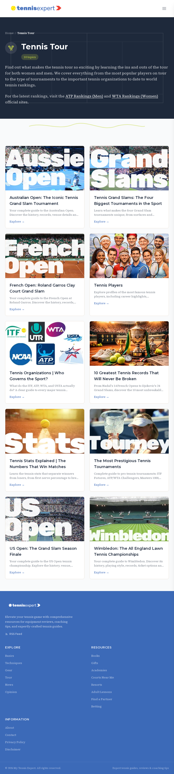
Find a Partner (101, 699)
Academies (99, 670)
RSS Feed (15, 633)
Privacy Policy (15, 742)
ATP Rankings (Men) (84, 96)
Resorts (96, 685)
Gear (8, 670)
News (9, 685)
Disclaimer (13, 749)
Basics (9, 656)
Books (95, 656)
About (9, 727)
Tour (8, 677)
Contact (10, 735)
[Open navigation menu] (164, 8)
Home (9, 33)
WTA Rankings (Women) (135, 96)
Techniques (13, 663)
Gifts (94, 663)
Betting (96, 706)
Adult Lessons (101, 692)
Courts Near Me (102, 677)
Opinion (11, 692)
